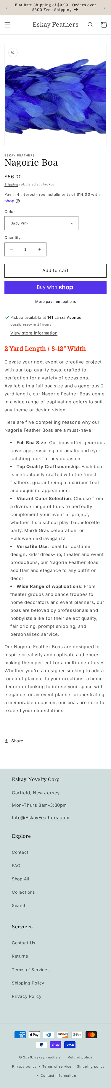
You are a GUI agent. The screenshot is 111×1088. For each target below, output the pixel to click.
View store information (33, 332)
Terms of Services (30, 969)
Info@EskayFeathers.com (40, 817)
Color (9, 211)
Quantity (12, 237)
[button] (7, 24)
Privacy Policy (26, 996)
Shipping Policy (28, 982)
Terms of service (56, 1066)
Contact (20, 852)
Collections (23, 892)
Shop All (20, 878)
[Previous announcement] (6, 7)
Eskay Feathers (47, 1057)
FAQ (16, 865)
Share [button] (17, 740)
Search (19, 905)
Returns (20, 955)
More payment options (55, 301)
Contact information (58, 1076)
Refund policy (80, 1057)
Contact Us (23, 942)
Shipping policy (91, 1066)
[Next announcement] (104, 7)
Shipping (11, 184)
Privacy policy (24, 1066)
